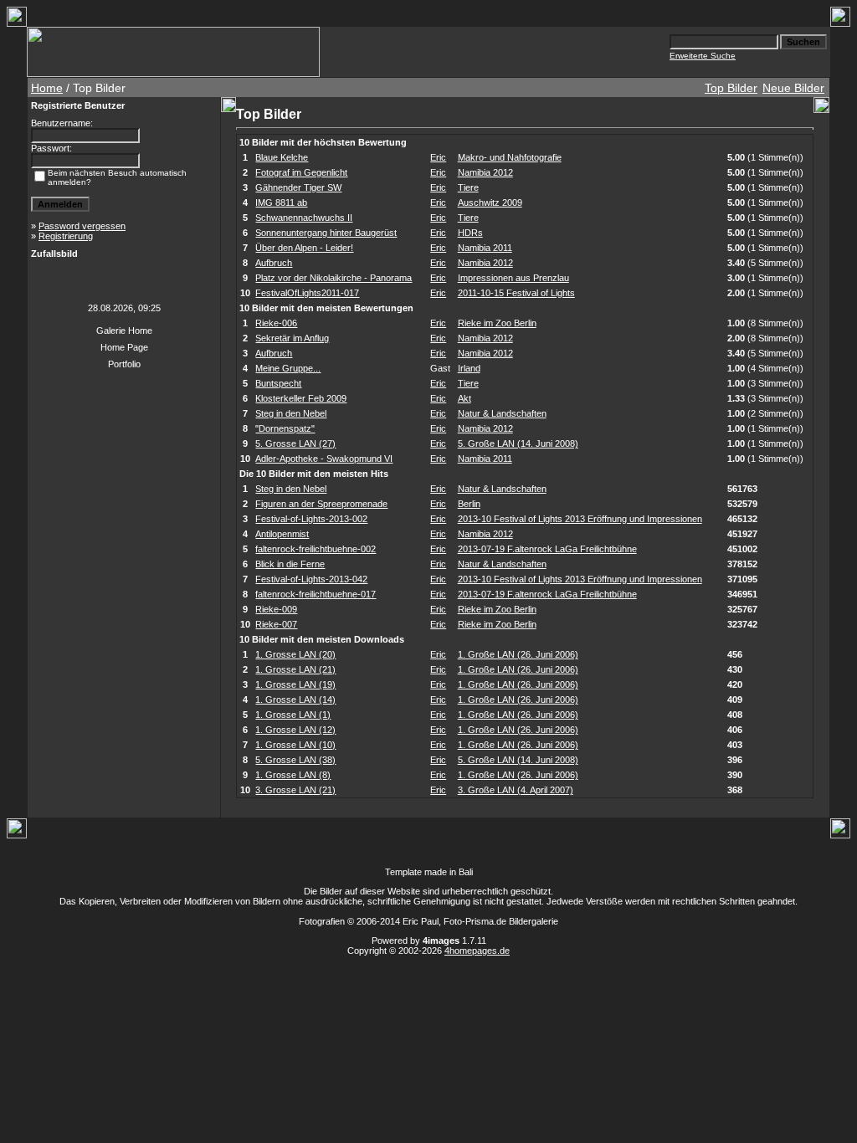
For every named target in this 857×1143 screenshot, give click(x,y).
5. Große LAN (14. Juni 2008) (518, 443)
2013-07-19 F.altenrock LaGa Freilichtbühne (547, 549)
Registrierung (65, 236)
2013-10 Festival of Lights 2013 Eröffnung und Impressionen (580, 519)
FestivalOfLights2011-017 (307, 293)
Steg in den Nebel (290, 413)
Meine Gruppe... (288, 368)
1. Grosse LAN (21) (295, 669)
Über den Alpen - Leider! (304, 248)
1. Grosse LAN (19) (295, 684)
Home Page (124, 347)
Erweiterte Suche (703, 55)
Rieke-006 (276, 323)
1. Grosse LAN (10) (295, 745)
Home (47, 88)
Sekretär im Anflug (292, 338)
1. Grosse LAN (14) (295, 700)
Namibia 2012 (485, 172)
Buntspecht (278, 383)
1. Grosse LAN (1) (293, 715)
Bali (466, 872)
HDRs (470, 233)
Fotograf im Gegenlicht (301, 172)
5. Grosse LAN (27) (295, 443)
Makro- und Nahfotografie (510, 157)
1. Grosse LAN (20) (295, 654)
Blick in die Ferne (290, 564)
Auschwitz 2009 (490, 202)
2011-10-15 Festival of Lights (516, 293)
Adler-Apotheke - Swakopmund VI (324, 459)
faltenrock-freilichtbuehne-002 (315, 549)
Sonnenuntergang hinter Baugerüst (326, 233)
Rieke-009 (276, 609)
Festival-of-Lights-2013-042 (311, 579)
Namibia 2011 (485, 248)
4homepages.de (477, 951)
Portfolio (124, 364)
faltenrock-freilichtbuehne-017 (315, 594)
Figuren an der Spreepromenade (321, 504)
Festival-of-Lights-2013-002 (311, 519)
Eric (438, 157)
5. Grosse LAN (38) (295, 760)
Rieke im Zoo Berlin (497, 323)
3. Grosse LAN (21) (295, 790)
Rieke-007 (276, 624)
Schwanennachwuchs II (303, 218)
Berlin (469, 504)
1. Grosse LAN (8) (293, 775)
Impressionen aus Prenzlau (513, 278)
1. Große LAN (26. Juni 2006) (518, 654)
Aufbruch (273, 263)
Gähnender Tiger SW (298, 187)
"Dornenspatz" (285, 428)
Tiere (468, 187)
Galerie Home (124, 330)
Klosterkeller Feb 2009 (300, 398)
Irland (469, 368)
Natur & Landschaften (502, 413)
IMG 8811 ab (281, 202)
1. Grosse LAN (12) (295, 730)
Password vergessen (82, 226)
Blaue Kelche (281, 157)
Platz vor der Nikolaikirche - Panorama (333, 278)
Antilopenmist (282, 534)
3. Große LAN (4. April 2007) (515, 790)
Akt (464, 398)
